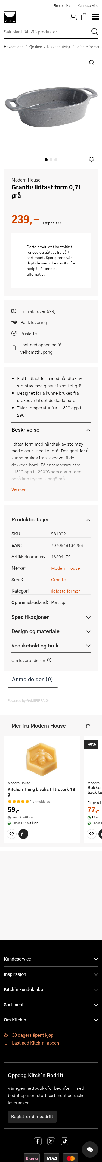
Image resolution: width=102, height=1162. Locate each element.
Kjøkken (35, 46)
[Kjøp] (23, 834)
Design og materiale (35, 631)
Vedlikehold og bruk (34, 645)
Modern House (26, 180)
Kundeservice (88, 5)
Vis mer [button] (18, 489)
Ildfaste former (65, 591)
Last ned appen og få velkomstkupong (40, 348)
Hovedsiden (14, 46)
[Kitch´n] (10, 17)
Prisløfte (28, 333)
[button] (91, 159)
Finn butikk (61, 5)
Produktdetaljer (30, 519)
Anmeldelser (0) (33, 679)
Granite (58, 579)
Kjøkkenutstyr (58, 46)
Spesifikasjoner (30, 617)
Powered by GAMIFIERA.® (28, 700)
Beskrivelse (25, 430)
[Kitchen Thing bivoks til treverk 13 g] (42, 759)
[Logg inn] (73, 17)
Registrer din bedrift (32, 1116)
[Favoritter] (12, 834)
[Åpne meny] (95, 17)
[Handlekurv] (84, 17)
